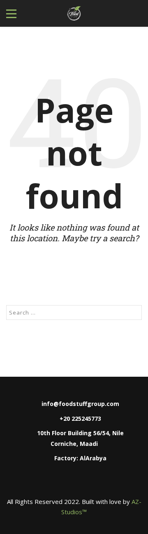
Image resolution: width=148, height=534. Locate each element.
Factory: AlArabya (80, 458)
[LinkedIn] (74, 482)
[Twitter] (91, 482)
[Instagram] (56, 482)
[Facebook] (39, 482)
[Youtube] (108, 482)
